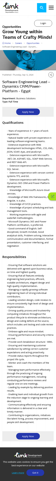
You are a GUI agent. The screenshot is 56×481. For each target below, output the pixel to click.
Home (7, 43)
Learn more (18, 472)
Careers (18, 43)
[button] (43, 23)
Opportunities (33, 43)
